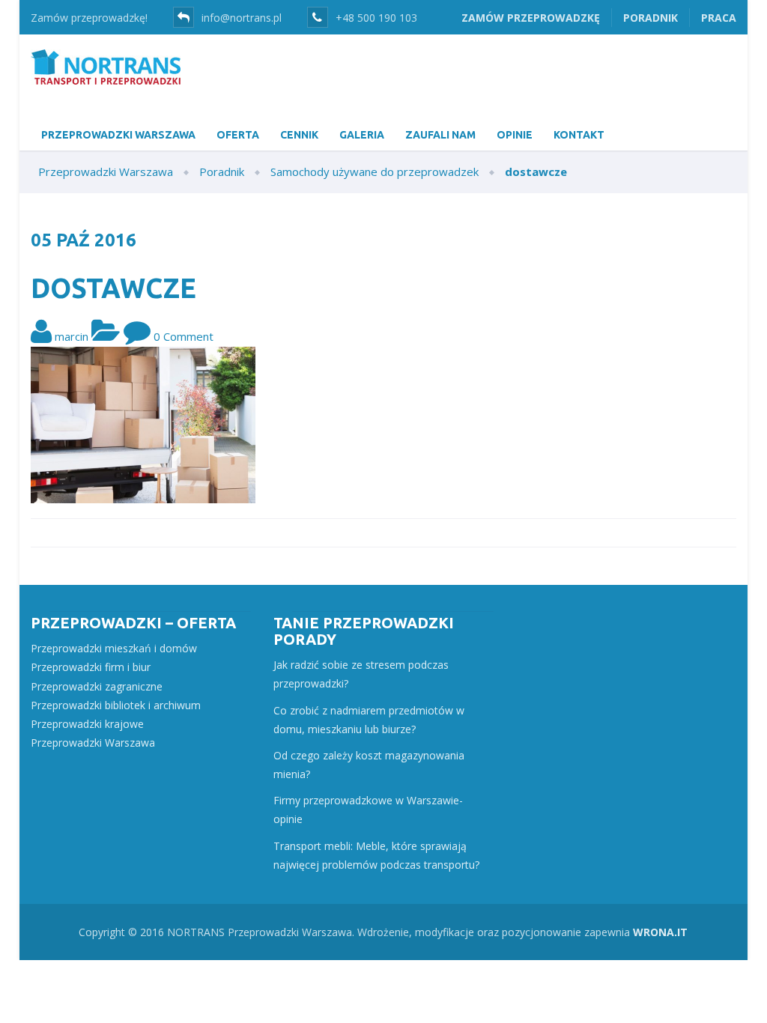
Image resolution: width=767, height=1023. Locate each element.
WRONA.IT (660, 932)
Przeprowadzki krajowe (87, 724)
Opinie (515, 135)
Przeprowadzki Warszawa (93, 742)
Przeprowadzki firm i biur (91, 667)
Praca (718, 17)
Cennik (299, 135)
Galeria (361, 135)
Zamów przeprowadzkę (530, 17)
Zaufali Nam (440, 135)
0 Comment (183, 336)
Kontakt (579, 135)
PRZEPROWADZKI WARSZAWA (118, 135)
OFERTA (237, 135)
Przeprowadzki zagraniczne (97, 686)
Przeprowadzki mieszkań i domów (114, 648)
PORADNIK (650, 17)
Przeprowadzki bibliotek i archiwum (116, 705)
